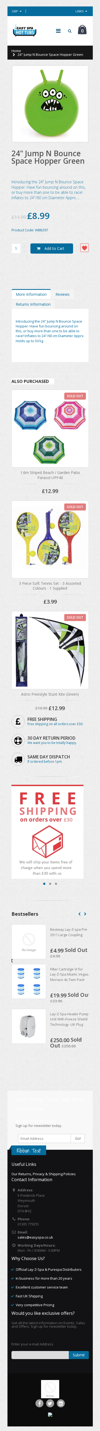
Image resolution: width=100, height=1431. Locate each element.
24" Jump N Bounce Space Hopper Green (48, 157)
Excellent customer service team (42, 1287)
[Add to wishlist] (84, 247)
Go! (78, 1138)
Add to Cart (54, 248)
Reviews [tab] (62, 294)
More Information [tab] (31, 294)
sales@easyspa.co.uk (35, 1237)
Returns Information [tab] (33, 304)
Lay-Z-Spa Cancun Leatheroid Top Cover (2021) (67, 979)
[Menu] (58, 30)
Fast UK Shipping (29, 1296)
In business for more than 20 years (44, 1278)
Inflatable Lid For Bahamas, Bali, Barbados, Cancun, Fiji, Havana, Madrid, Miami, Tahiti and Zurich (69, 1029)
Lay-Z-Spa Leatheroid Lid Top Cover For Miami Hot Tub (70, 934)
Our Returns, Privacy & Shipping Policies (43, 1173)
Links (79, 11)
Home (16, 50)
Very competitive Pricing (35, 1304)
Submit (79, 1354)
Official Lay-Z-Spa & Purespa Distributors (49, 1269)
